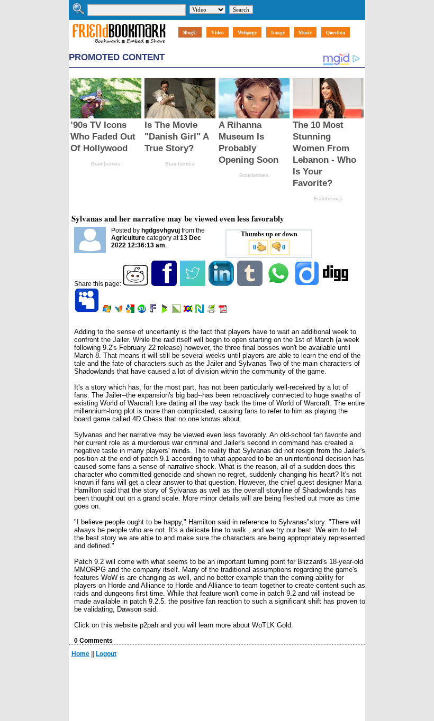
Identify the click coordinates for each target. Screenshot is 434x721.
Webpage (247, 32)
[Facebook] (164, 284)
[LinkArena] (177, 311)
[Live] (108, 311)
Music (305, 32)
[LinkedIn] (222, 284)
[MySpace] (87, 311)
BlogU (190, 32)
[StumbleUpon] (143, 311)
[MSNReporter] (119, 311)
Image (278, 32)
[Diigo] (307, 284)
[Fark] (154, 311)
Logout (106, 654)
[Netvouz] (200, 311)
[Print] (212, 311)
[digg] (336, 284)
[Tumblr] (250, 284)
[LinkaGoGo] (189, 311)
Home (80, 654)
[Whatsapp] (279, 284)
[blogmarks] (165, 311)
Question (335, 32)
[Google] (131, 311)
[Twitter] (193, 284)
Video (217, 32)
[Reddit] (136, 284)
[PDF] (224, 311)
